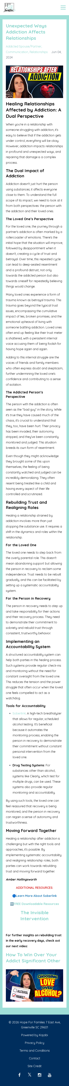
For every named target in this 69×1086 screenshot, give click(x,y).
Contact (34, 1058)
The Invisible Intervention (34, 915)
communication (17, 52)
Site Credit (35, 1066)
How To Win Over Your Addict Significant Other (33, 958)
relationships (38, 52)
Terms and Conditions (34, 1050)
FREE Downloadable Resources (36, 904)
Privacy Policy (34, 1043)
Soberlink (19, 713)
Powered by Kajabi (34, 1035)
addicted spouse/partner (23, 46)
